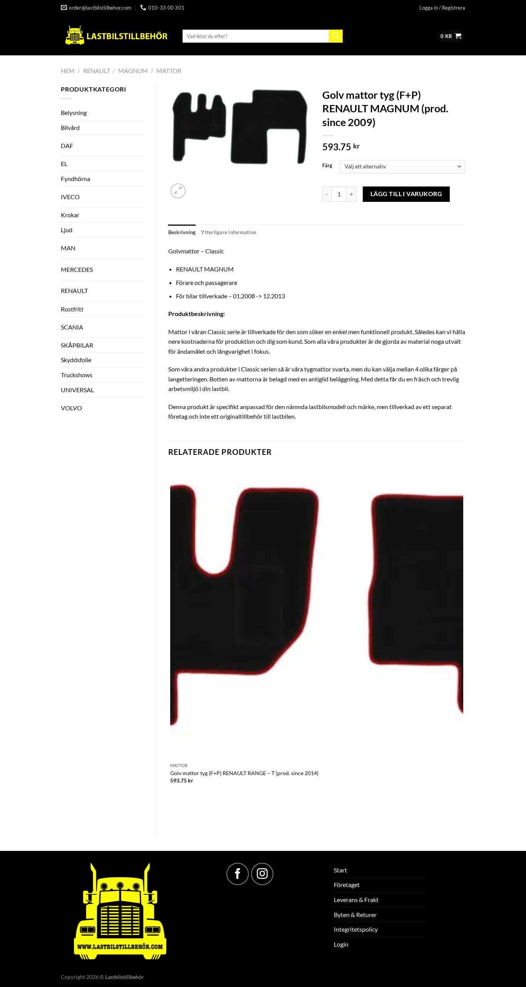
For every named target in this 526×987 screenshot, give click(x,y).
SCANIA (72, 327)
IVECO (70, 196)
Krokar (70, 214)
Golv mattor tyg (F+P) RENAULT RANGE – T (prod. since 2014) (244, 773)
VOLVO (71, 407)
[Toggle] (131, 142)
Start (340, 870)
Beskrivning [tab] (182, 232)
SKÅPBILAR (77, 345)
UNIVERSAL (77, 389)
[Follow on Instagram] (262, 874)
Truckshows (76, 374)
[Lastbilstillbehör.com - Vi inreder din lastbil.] (116, 35)
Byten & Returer (355, 914)
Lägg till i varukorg (406, 193)
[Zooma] (178, 190)
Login (341, 944)
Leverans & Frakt (356, 899)
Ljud (66, 229)
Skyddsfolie (76, 359)
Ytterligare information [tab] (228, 232)
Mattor (168, 70)
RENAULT (96, 70)
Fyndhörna (75, 178)
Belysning (74, 112)
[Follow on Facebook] (237, 874)
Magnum (133, 70)
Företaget (347, 884)
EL (64, 163)
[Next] (196, 186)
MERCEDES (77, 269)
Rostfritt (72, 309)
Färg (327, 165)
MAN (68, 247)
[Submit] (335, 36)
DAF (67, 145)
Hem (68, 70)
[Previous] (215, 810)
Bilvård (70, 127)
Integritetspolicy (356, 929)
